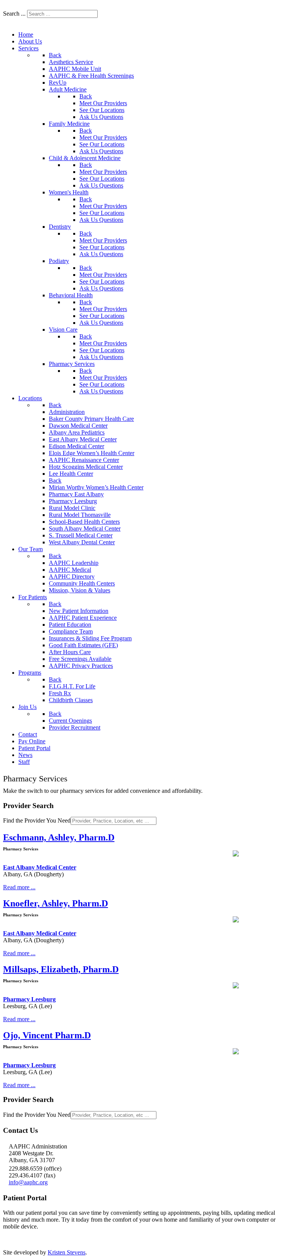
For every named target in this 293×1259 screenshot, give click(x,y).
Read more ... (19, 887)
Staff (109, 27)
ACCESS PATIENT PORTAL (40, 1239)
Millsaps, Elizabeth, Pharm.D (61, 969)
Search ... (14, 13)
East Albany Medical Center (39, 867)
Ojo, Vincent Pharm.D (47, 1035)
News (87, 27)
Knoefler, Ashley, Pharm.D (55, 903)
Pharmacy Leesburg (29, 999)
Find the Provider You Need (37, 820)
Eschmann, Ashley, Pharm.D (58, 837)
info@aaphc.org (28, 1182)
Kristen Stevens (66, 1252)
